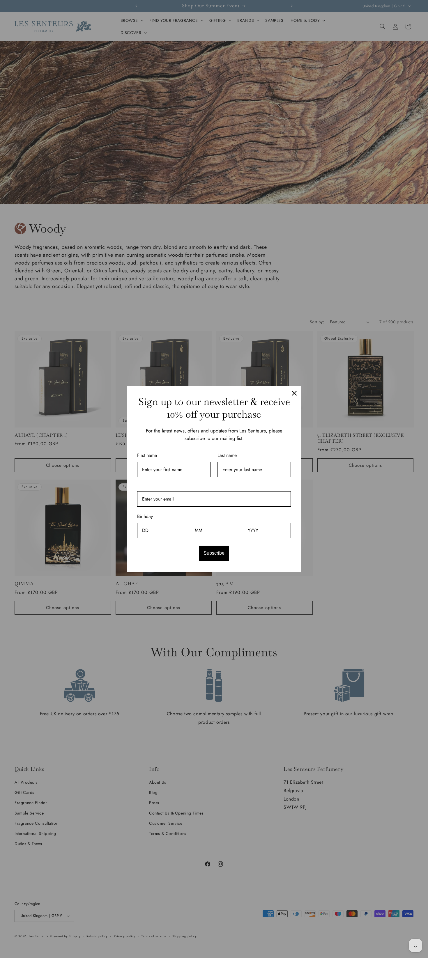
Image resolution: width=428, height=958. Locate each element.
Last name (227, 455)
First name (147, 455)
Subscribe (214, 553)
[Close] (294, 393)
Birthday (145, 516)
